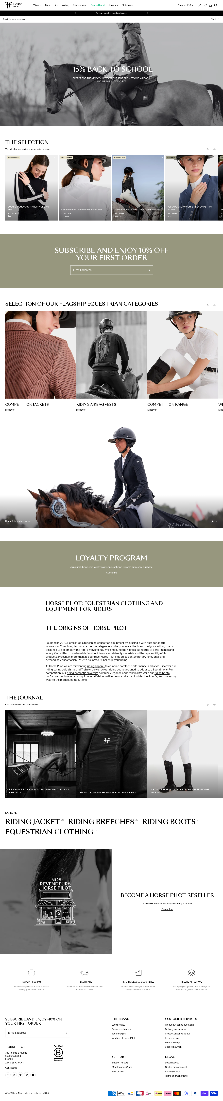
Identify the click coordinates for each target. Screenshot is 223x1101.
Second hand (97, 5)
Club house (127, 5)
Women (37, 5)
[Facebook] (8, 1074)
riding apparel (96, 666)
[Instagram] (14, 1074)
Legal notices (172, 1063)
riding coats (116, 669)
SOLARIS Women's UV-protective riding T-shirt (29, 208)
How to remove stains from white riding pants (180, 791)
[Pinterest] (20, 1074)
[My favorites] (55, 157)
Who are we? (118, 1025)
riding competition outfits (82, 673)
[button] (208, 149)
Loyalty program (31, 982)
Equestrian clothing (49, 832)
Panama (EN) (184, 5)
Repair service (172, 1038)
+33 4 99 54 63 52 (14, 1063)
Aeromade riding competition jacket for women (190, 208)
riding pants (53, 669)
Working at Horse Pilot (123, 1038)
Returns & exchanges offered (138, 982)
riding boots (162, 673)
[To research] (216, 5)
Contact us (167, 909)
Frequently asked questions (179, 1025)
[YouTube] (33, 1074)
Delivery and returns (175, 1029)
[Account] (200, 5)
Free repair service (191, 982)
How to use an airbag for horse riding (108, 792)
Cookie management (176, 1067)
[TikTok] (26, 1074)
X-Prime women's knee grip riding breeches (137, 209)
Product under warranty (177, 1034)
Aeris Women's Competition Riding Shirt (82, 209)
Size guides (118, 1071)
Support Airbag (120, 1063)
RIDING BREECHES (101, 822)
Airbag (65, 5)
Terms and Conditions (176, 1076)
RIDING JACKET (32, 822)
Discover (10, 410)
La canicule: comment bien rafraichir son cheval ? (39, 791)
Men (47, 5)
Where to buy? (172, 1042)
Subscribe (111, 573)
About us (113, 5)
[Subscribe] (149, 270)
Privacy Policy (172, 1071)
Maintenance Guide (122, 1067)
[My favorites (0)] (205, 5)
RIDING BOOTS (169, 822)
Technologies (119, 1034)
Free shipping (85, 982)
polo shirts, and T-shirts (76, 669)
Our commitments (121, 1029)
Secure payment (173, 1047)
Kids (56, 5)
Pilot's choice (80, 5)
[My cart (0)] (210, 5)
